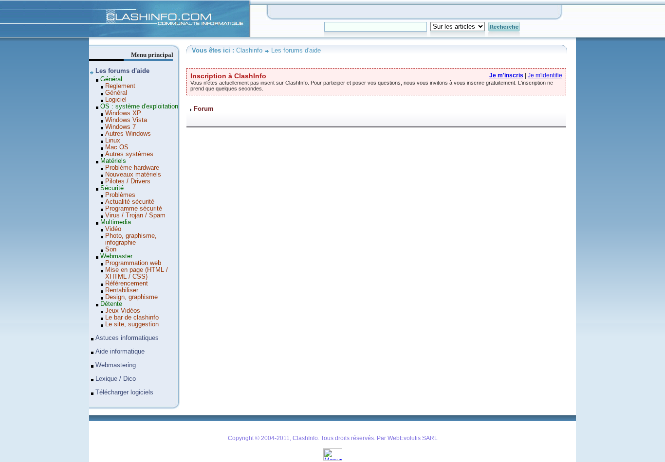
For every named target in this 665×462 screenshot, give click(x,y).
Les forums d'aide (296, 50)
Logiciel (116, 99)
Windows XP (123, 113)
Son (110, 249)
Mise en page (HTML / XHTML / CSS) (136, 273)
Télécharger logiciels (124, 392)
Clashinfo (101, 3)
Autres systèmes (129, 154)
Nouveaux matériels (133, 174)
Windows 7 (120, 127)
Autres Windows (128, 133)
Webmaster (116, 256)
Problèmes (120, 195)
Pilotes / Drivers (127, 181)
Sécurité (112, 188)
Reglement (120, 86)
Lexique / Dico (115, 378)
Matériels (113, 161)
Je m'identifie (545, 75)
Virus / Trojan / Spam (135, 215)
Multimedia (115, 222)
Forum (204, 109)
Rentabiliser (121, 290)
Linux (112, 140)
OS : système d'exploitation (139, 106)
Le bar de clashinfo (132, 317)
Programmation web (133, 263)
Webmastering (115, 365)
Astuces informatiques (127, 338)
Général (111, 79)
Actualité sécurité (129, 201)
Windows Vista (126, 120)
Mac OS (117, 147)
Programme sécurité (133, 208)
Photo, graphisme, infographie (131, 239)
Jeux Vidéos (122, 310)
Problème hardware (132, 167)
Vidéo (113, 229)
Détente (111, 304)
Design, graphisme (131, 297)
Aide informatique (120, 351)
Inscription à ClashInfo (228, 76)
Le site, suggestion (132, 324)
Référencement (126, 283)
